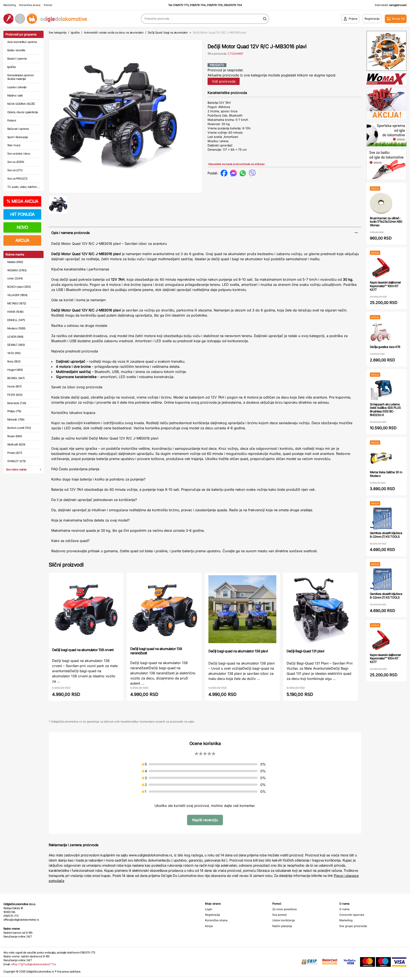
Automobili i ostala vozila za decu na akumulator (114, 32)
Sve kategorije (57, 32)
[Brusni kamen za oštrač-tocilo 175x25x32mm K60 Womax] (381, 203)
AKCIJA (22, 240)
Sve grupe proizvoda (353, 926)
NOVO (22, 227)
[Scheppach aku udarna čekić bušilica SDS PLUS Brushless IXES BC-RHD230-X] (381, 389)
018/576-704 (198, 5)
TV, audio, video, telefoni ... (23, 186)
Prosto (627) (14, 452)
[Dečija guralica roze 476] (381, 332)
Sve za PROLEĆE (17, 178)
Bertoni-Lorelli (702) (19, 427)
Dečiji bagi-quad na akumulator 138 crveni (82, 650)
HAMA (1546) (15, 311)
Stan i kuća (13, 145)
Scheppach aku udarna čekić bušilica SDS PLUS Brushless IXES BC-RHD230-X (385, 409)
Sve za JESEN (15, 162)
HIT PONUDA (22, 214)
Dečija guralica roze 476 (385, 347)
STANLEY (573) (16, 461)
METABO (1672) (16, 303)
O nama (344, 909)
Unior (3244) (15, 278)
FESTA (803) (14, 394)
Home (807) (14, 386)
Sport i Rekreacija (17, 137)
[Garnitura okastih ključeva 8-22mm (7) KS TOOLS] (381, 518)
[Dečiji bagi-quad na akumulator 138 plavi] (242, 610)
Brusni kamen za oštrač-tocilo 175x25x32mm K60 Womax (386, 221)
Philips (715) (14, 411)
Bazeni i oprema (16, 58)
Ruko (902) (14, 361)
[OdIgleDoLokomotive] (51, 19)
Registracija (212, 914)
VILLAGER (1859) (17, 295)
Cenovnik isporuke (351, 914)
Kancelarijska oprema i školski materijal (20, 77)
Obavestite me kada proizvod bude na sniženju (236, 164)
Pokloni (11, 120)
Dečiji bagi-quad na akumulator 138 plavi (238, 651)
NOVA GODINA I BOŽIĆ (21, 103)
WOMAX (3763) (16, 270)
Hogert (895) (15, 369)
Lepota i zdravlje (16, 87)
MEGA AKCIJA (22, 201)
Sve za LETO (14, 170)
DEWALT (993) (16, 344)
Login (208, 909)
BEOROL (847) (16, 378)
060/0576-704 (233, 5)
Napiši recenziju (205, 820)
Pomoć (48, 5)
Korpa (209, 926)
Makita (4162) (15, 262)
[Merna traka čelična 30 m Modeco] (381, 457)
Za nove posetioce (284, 909)
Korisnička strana (29, 5)
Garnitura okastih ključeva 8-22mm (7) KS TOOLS (386, 534)
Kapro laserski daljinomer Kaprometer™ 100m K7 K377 (385, 285)
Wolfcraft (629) (16, 444)
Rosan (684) (14, 436)
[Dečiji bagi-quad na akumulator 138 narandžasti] (164, 609)
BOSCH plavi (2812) (19, 286)
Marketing (9, 5)
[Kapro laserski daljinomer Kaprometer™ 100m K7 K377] (381, 268)
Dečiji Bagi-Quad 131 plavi (305, 651)
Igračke (11, 67)
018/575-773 (181, 5)
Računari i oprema (18, 128)
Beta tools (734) (16, 403)
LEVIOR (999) (15, 336)
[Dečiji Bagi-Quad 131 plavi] (320, 610)
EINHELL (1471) (16, 320)
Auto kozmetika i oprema (22, 42)
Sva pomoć (279, 914)
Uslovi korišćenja (283, 920)
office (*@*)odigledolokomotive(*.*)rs (33, 964)
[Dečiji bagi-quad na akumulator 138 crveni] (86, 609)
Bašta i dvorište (16, 50)
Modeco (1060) (16, 328)
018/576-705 (215, 5)
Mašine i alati (14, 95)
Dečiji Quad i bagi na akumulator (168, 32)
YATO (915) (14, 353)
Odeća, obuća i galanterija (22, 112)
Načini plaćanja (282, 926)
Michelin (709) (15, 419)
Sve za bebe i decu (18, 153)
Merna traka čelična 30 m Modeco (386, 474)
